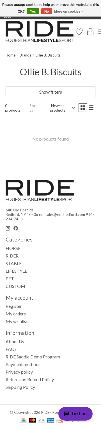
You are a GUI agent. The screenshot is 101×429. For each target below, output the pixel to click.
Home (10, 55)
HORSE (13, 248)
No (46, 11)
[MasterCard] (32, 420)
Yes (33, 11)
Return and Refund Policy (30, 379)
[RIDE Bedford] (40, 31)
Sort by (33, 107)
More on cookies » (68, 11)
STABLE (14, 263)
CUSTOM (15, 286)
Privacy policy (19, 371)
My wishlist (17, 321)
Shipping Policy (20, 387)
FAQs (11, 349)
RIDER (12, 255)
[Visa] (41, 420)
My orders (16, 313)
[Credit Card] (23, 420)
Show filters (50, 91)
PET (10, 278)
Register (14, 306)
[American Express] (50, 420)
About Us (15, 341)
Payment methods (23, 364)
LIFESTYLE (16, 271)
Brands (25, 55)
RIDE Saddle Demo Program (33, 356)
